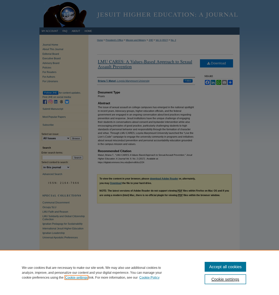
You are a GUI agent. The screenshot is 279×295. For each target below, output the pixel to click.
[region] (139, 272)
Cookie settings (76, 277)
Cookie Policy (149, 277)
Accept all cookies (225, 267)
